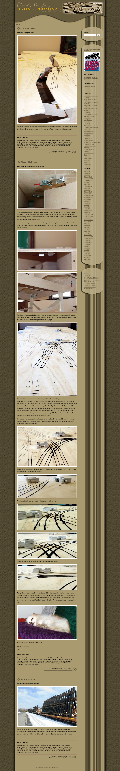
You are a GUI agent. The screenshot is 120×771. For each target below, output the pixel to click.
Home (18, 24)
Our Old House (88, 138)
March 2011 (87, 188)
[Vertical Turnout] (47, 726)
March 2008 (87, 231)
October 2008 (88, 218)
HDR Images (87, 125)
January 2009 (88, 212)
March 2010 (87, 190)
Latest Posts (61, 670)
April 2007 (87, 251)
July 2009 (86, 201)
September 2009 (88, 197)
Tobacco (86, 151)
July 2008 (86, 223)
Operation (86, 136)
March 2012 (87, 184)
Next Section (25, 646)
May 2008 (86, 227)
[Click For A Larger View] (92, 70)
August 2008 (87, 221)
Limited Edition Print (89, 131)
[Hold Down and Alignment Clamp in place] (47, 209)
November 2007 (88, 238)
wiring (85, 162)
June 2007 (87, 248)
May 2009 (86, 205)
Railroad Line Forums (90, 285)
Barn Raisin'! (87, 112)
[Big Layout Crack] (47, 124)
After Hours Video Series (90, 108)
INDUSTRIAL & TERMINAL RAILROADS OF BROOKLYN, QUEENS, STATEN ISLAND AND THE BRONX (92, 279)
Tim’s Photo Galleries (89, 86)
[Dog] (47, 639)
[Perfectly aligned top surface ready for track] (47, 498)
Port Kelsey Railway (89, 283)
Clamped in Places (29, 162)
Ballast (86, 110)
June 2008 (87, 225)
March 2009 (87, 208)
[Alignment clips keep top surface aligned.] (47, 270)
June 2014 (87, 171)
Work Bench (87, 164)
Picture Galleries (88, 140)
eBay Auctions (88, 120)
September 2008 (88, 220)
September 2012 (88, 180)
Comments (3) (69, 757)
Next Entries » (53, 767)
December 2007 (88, 236)
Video (85, 156)
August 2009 (87, 199)
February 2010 (88, 191)
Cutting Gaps (87, 118)
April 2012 (87, 182)
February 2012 (88, 186)
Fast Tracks (54, 144)
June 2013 (87, 173)
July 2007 (86, 246)
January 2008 (88, 235)
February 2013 (88, 177)
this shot (32, 729)
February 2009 (88, 210)
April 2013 (87, 175)
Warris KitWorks (88, 158)
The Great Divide (28, 28)
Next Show (87, 135)
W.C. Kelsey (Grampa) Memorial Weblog (90, 287)
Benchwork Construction (50, 670)
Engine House (88, 121)
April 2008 (87, 229)
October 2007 (88, 240)
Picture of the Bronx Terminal (92, 142)
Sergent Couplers (89, 149)
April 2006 (87, 257)
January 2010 (88, 193)
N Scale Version (88, 133)
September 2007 (88, 242)
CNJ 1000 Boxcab (89, 116)
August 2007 (87, 244)
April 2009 (87, 206)
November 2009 (88, 195)
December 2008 (88, 214)
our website (26, 147)
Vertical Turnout (28, 679)
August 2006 (87, 255)
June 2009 (87, 203)
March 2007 (87, 253)
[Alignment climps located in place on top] (47, 396)
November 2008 (88, 216)
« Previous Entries (42, 767)
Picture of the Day (60, 152)
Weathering (87, 160)
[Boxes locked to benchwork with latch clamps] (47, 312)
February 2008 (88, 233)
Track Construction (89, 153)
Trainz (85, 155)
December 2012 (88, 178)
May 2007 (86, 250)
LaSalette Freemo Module (91, 127)
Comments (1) (69, 670)
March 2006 (87, 259)
